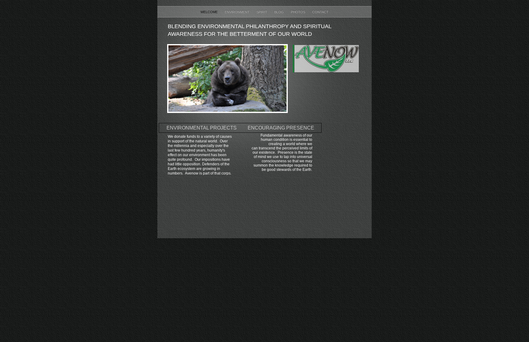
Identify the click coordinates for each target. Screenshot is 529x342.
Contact (320, 12)
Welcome (210, 12)
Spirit (262, 12)
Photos (298, 12)
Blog (279, 12)
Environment (237, 12)
